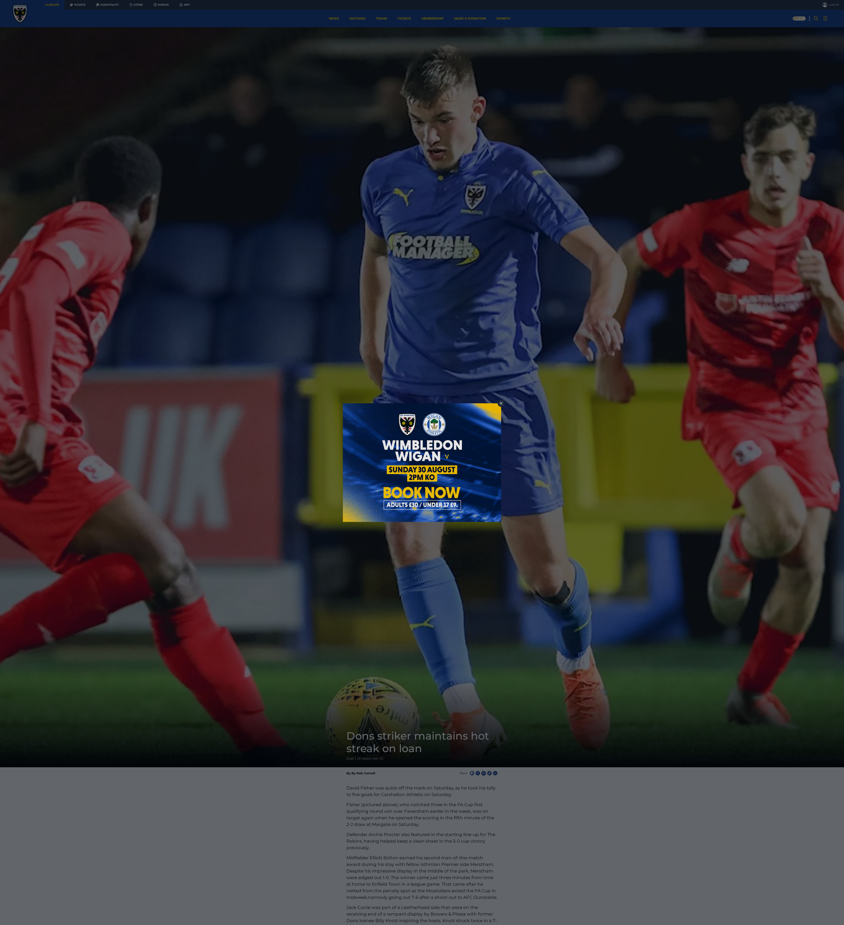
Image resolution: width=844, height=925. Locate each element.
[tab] (501, 403)
